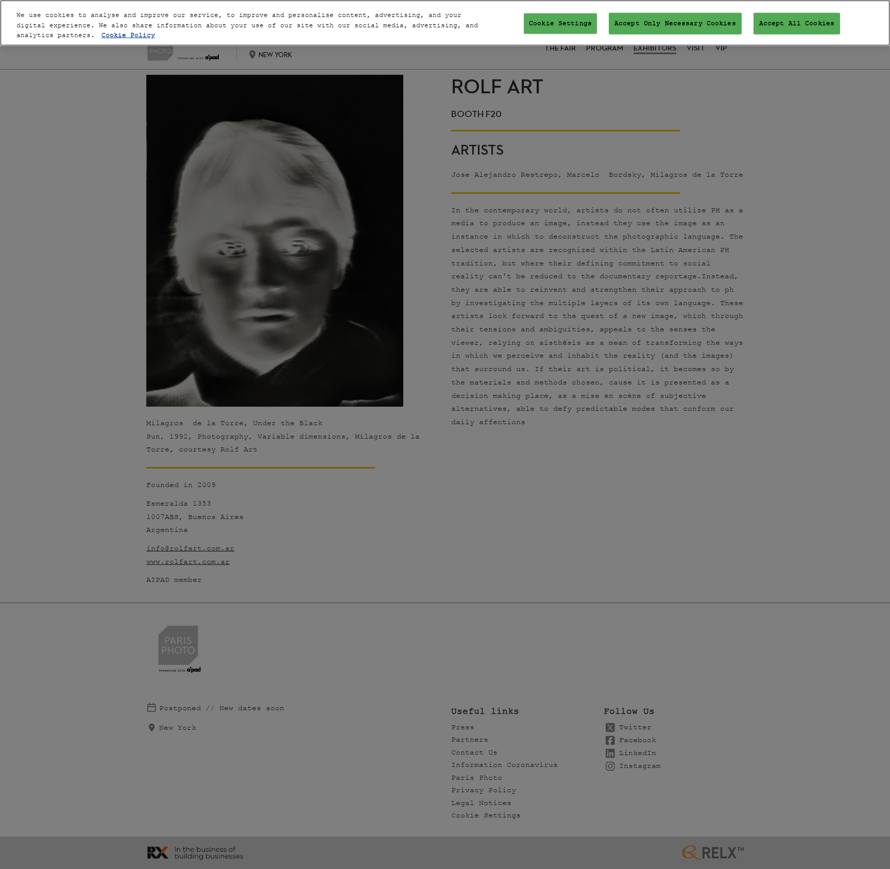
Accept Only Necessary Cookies (675, 23)
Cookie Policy (128, 35)
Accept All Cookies (796, 23)
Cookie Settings (560, 23)
